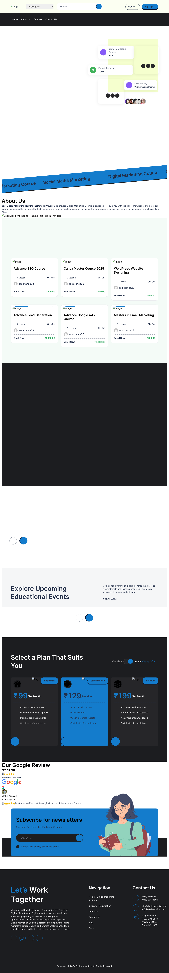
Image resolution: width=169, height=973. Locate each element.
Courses (38, 19)
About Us (25, 19)
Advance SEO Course (29, 268)
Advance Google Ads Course (79, 317)
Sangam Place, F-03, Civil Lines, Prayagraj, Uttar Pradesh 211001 (150, 920)
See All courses (124, 248)
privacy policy (41, 846)
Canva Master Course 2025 (84, 268)
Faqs (91, 928)
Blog (91, 922)
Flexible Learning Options (140, 440)
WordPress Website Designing (128, 270)
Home (15, 19)
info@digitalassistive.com (154, 908)
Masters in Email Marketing (134, 315)
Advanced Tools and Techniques (97, 440)
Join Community (19, 145)
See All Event (109, 598)
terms (56, 846)
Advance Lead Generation (33, 315)
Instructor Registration (100, 906)
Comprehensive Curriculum (102, 415)
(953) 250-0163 (150, 898)
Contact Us (51, 19)
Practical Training (140, 415)
